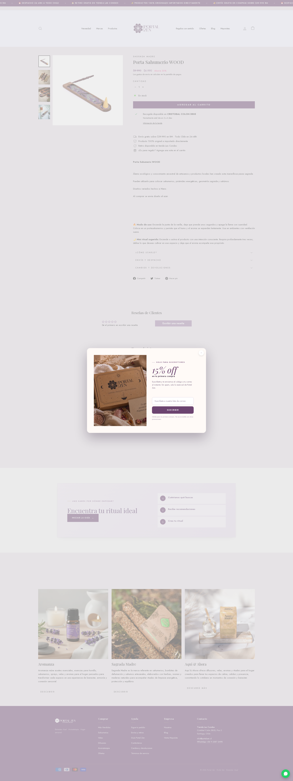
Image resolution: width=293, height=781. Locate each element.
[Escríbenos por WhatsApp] (285, 773)
